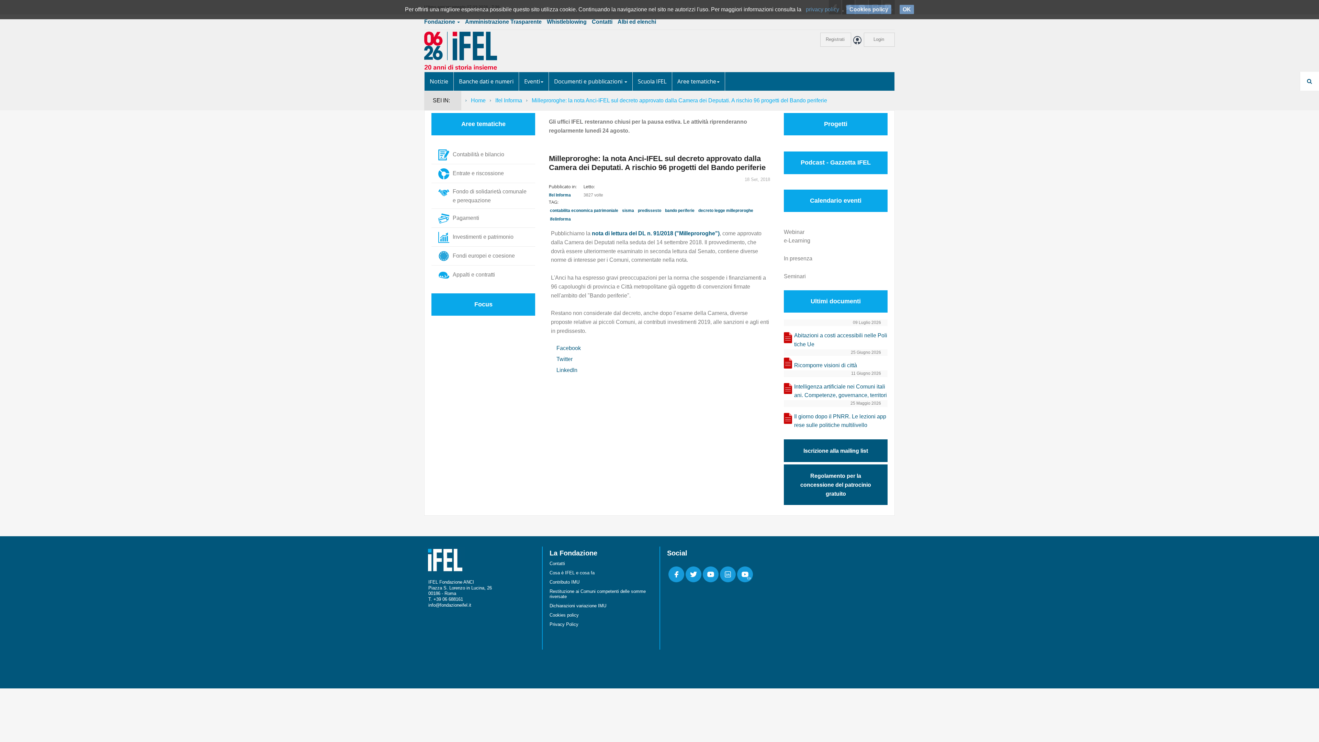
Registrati (835, 39)
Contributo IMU (564, 582)
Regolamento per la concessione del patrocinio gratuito (835, 485)
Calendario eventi (835, 200)
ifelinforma (560, 219)
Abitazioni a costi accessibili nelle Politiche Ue (840, 340)
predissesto (649, 210)
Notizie (439, 81)
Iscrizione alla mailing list (835, 451)
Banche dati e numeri (486, 81)
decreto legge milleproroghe (725, 210)
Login (878, 39)
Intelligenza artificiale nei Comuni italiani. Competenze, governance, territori (840, 391)
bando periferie (680, 210)
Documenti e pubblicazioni (589, 81)
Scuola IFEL (652, 81)
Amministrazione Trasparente (503, 22)
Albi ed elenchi (637, 22)
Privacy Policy (564, 624)
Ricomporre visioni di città (825, 365)
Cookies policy (564, 615)
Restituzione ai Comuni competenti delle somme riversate (598, 594)
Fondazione (440, 22)
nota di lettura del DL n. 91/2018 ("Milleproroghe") (656, 233)
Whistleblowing (567, 22)
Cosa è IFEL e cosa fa (572, 572)
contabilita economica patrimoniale (584, 210)
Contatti (602, 22)
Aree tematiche (696, 81)
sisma (628, 210)
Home (478, 100)
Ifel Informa (508, 100)
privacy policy (822, 9)
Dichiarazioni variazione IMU (578, 605)
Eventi (532, 81)
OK (907, 9)
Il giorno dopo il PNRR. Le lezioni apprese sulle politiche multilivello (840, 421)
